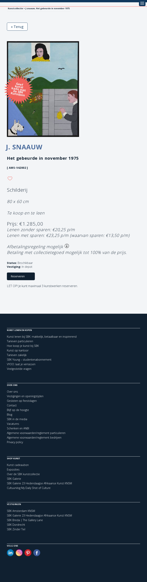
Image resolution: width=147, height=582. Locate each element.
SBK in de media (17, 419)
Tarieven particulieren (20, 341)
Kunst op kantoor (18, 350)
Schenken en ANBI (18, 428)
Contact (12, 405)
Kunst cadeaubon (18, 465)
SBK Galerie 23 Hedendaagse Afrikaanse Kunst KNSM (39, 483)
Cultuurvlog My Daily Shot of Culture (29, 488)
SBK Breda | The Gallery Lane (25, 520)
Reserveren (18, 276)
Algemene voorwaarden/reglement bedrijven (34, 437)
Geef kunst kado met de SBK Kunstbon (18, 89)
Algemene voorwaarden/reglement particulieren (36, 433)
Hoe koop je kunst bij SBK (23, 346)
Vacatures (13, 424)
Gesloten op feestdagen (22, 401)
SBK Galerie (14, 478)
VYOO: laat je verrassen (21, 364)
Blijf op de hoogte (18, 410)
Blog (9, 414)
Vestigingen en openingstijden (25, 396)
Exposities (13, 469)
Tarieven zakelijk (17, 355)
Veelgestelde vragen (19, 369)
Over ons (12, 391)
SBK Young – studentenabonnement (29, 359)
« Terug (17, 26)
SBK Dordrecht (16, 524)
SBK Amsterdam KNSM (21, 511)
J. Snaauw (24, 146)
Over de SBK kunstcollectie (23, 474)
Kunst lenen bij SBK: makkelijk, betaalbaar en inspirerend (42, 336)
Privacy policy (15, 442)
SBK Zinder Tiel (16, 529)
